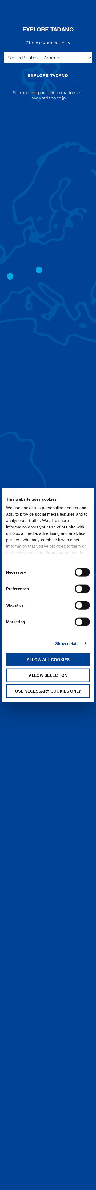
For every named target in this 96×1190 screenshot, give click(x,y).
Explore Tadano (48, 75)
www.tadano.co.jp (48, 97)
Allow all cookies (48, 659)
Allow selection (48, 675)
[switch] (82, 589)
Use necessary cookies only (48, 691)
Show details (67, 643)
